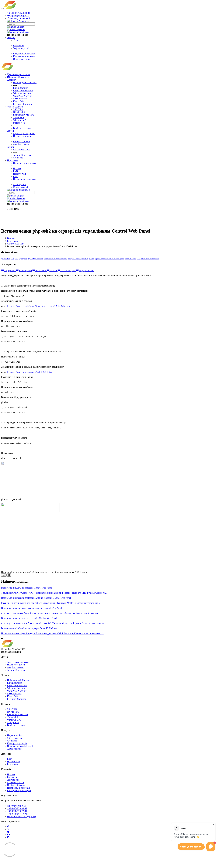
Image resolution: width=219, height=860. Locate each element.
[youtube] (8, 834)
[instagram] (8, 829)
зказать (53, 259)
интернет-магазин (74, 259)
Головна (11, 238)
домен (3, 259)
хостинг (47, 259)
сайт (151, 259)
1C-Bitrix (132, 259)
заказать (40, 259)
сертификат (23, 259)
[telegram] (8, 837)
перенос (156, 259)
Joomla (91, 259)
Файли (53, 270)
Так (3, 575)
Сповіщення (25, 270)
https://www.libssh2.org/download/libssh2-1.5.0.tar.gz (38, 306)
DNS (8, 259)
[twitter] (8, 832)
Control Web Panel (16, 243)
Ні (9, 575)
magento (121, 259)
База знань (12, 241)
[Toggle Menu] (2, 8)
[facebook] (8, 826)
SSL (16, 259)
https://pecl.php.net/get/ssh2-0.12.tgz (29, 372)
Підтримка (10, 270)
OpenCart (84, 259)
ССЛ (12, 259)
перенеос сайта (61, 259)
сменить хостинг (111, 259)
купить (32, 258)
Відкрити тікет (86, 270)
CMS (138, 259)
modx (127, 259)
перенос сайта (100, 259)
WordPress (145, 259)
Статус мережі (68, 270)
